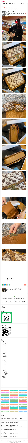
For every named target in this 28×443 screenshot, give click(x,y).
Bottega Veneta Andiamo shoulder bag (22, 401)
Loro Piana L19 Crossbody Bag (14, 392)
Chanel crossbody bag (5, 411)
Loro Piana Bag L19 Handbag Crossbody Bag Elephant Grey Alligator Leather (9, 433)
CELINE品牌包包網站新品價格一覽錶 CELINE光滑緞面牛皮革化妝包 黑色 (11, 302)
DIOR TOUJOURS (5, 357)
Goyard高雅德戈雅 (20, 440)
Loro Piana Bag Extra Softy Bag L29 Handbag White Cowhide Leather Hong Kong (10, 436)
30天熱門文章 (2, 440)
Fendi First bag (5, 402)
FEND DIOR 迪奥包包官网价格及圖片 (14, 442)
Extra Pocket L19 (5, 379)
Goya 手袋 (4, 371)
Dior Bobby (4, 352)
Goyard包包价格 (22, 402)
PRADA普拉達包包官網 (9, 441)
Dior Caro (4, 354)
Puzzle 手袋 (4, 374)
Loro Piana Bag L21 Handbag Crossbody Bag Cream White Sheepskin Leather (9, 425)
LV (14, 3)
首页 (1, 3)
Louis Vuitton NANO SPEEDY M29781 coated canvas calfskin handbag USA (9, 422)
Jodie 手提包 (4, 344)
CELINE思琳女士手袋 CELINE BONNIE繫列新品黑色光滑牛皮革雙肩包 (11, 298)
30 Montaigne (4, 351)
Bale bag (4, 377)
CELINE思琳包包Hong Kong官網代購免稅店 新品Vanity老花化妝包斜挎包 (23, 302)
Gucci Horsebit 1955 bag (22, 392)
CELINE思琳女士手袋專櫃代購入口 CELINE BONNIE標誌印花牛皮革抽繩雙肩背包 (4, 298)
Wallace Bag (4, 347)
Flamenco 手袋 (5, 369)
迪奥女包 (14, 404)
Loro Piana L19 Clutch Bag (14, 399)
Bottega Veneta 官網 (8, 440)
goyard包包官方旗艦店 (14, 402)
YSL (12, 3)
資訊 (2, 385)
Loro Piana (22, 390)
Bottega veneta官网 (5, 406)
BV (18, 3)
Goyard (7, 3)
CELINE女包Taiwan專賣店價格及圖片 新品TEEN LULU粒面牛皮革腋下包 (4, 302)
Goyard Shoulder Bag (5, 399)
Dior (16, 3)
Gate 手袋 (4, 370)
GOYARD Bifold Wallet (5, 409)
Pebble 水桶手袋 (5, 373)
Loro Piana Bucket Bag (22, 406)
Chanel (4, 3)
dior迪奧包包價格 (16, 440)
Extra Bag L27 (4, 378)
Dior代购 (5, 404)
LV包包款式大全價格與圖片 (25, 440)
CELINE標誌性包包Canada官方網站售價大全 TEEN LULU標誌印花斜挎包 (23, 298)
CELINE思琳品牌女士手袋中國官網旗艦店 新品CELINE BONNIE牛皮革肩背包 (17, 298)
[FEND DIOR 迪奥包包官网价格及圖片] (3, 1)
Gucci (23, 3)
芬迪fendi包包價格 (15, 441)
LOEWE (2, 6)
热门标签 (13, 441)
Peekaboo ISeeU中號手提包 (14, 397)
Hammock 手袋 (5, 372)
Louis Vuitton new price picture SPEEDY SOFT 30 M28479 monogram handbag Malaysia (11, 419)
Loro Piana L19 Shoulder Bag (5, 390)
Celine (4, 6)
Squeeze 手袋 (4, 375)
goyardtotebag (22, 411)
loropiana (10, 3)
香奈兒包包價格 (19, 441)
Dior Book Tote (4, 353)
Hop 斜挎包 (4, 343)
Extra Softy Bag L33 (14, 409)
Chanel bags (14, 411)
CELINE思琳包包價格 (12, 440)
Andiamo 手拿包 (5, 342)
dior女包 (5, 392)
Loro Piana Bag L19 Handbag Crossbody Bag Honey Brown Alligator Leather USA (10, 432)
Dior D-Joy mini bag (22, 399)
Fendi (21, 3)
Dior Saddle (4, 356)
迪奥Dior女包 (22, 404)
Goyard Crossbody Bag (22, 397)
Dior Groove (4, 355)
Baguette (4, 361)
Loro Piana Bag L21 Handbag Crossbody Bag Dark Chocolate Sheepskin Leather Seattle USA (11, 426)
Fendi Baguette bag (14, 390)
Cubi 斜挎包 (4, 368)
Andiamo (4, 341)
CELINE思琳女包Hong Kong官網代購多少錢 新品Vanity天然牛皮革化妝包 (17, 302)
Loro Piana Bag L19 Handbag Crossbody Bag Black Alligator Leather (8, 429)
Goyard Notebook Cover (14, 406)
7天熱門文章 (5, 440)
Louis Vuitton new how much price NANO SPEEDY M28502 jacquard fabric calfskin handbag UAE (11, 418)
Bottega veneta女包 (5, 397)
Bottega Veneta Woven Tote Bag (22, 409)
